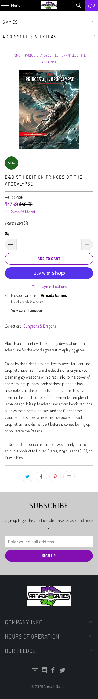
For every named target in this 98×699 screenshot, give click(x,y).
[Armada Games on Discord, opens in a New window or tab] (44, 670)
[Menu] (2, 5)
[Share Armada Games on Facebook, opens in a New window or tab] (41, 476)
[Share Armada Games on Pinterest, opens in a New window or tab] (55, 476)
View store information (26, 310)
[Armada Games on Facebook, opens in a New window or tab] (53, 670)
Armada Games (55, 686)
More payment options (49, 286)
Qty (7, 233)
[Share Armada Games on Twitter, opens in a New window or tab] (27, 476)
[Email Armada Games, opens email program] (35, 670)
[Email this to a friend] (69, 476)
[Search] (79, 5)
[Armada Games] (49, 5)
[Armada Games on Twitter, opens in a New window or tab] (62, 670)
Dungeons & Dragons (39, 326)
